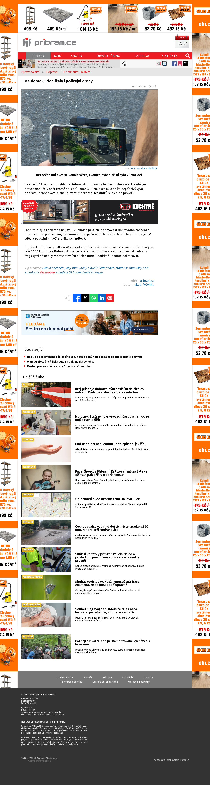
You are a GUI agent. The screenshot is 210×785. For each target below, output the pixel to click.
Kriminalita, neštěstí (77, 72)
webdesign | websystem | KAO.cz (171, 760)
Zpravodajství (30, 72)
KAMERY (76, 56)
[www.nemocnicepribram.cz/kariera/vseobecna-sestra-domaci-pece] (89, 323)
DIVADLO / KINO (108, 56)
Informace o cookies (71, 681)
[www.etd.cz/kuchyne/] (89, 212)
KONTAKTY (169, 56)
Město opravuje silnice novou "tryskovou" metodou (57, 366)
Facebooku (47, 272)
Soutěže (88, 677)
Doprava (52, 72)
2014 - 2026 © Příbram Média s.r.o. (39, 759)
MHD (57, 56)
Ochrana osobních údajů (105, 681)
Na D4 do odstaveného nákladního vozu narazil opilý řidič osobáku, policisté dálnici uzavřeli (83, 356)
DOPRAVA (142, 56)
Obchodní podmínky (139, 681)
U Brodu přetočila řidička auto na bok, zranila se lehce (59, 361)
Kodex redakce (65, 677)
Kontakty (148, 677)
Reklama (107, 677)
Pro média (127, 677)
